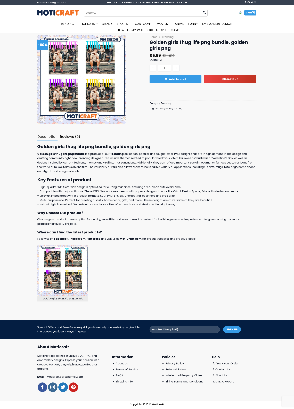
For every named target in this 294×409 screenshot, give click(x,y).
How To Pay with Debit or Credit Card (148, 30)
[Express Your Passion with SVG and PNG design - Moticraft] (58, 12)
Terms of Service (127, 369)
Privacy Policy (175, 363)
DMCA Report (224, 381)
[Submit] (204, 13)
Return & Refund (176, 369)
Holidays (88, 24)
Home (154, 37)
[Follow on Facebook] (245, 2)
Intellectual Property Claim (184, 375)
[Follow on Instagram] (249, 2)
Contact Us (223, 369)
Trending (66, 24)
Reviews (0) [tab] (70, 136)
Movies (162, 24)
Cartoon (142, 24)
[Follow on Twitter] (252, 2)
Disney (107, 24)
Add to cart (177, 79)
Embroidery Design (217, 24)
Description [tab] (47, 136)
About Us (122, 363)
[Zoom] (41, 119)
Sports (122, 24)
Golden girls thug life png (168, 108)
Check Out (230, 79)
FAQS (119, 375)
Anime (179, 24)
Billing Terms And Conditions (184, 381)
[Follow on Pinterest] (73, 387)
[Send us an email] (255, 2)
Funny (193, 24)
